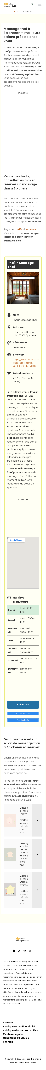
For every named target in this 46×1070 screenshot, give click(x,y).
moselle (17, 11)
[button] (32, 4)
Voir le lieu (23, 704)
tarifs (18, 229)
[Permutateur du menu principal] (39, 4)
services (31, 229)
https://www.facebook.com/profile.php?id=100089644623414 (26, 363)
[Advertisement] (23, 133)
